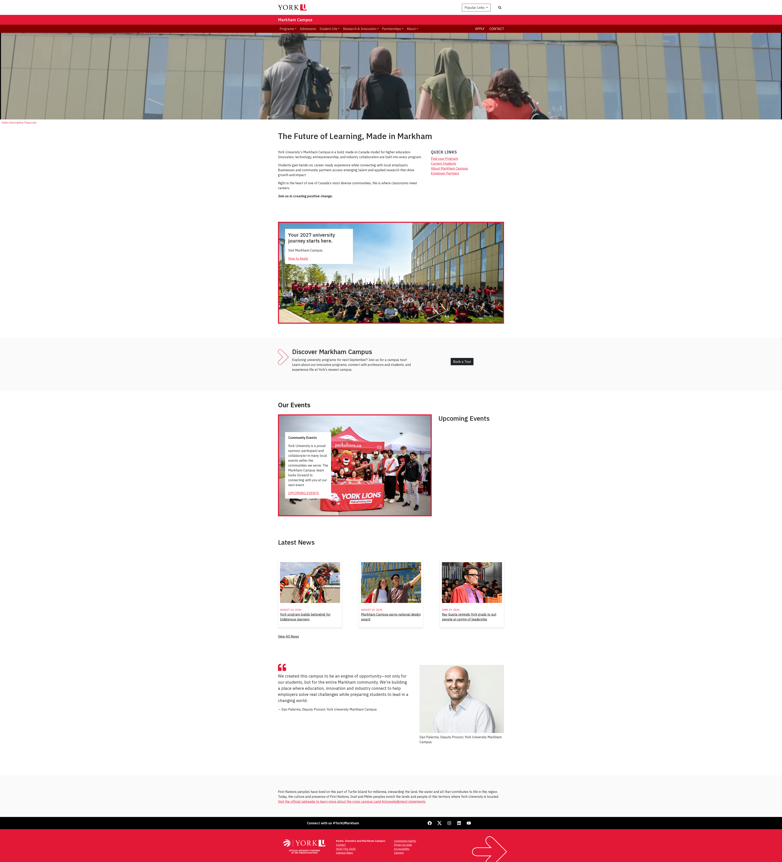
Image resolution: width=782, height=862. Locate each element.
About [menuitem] (411, 29)
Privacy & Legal (403, 845)
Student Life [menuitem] (328, 29)
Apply (479, 29)
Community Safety (405, 841)
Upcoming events (303, 493)
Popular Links (475, 8)
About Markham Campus (449, 168)
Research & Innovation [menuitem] (359, 29)
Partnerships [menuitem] (391, 29)
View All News (288, 636)
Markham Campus (295, 19)
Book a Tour (462, 362)
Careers (399, 852)
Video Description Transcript (19, 122)
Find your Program (444, 159)
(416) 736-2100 (346, 849)
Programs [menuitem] (287, 29)
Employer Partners (445, 173)
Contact (496, 29)
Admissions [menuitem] (308, 29)
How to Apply (298, 258)
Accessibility (401, 849)
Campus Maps (344, 852)
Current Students (443, 163)
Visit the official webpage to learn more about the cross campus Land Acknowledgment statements (351, 801)
